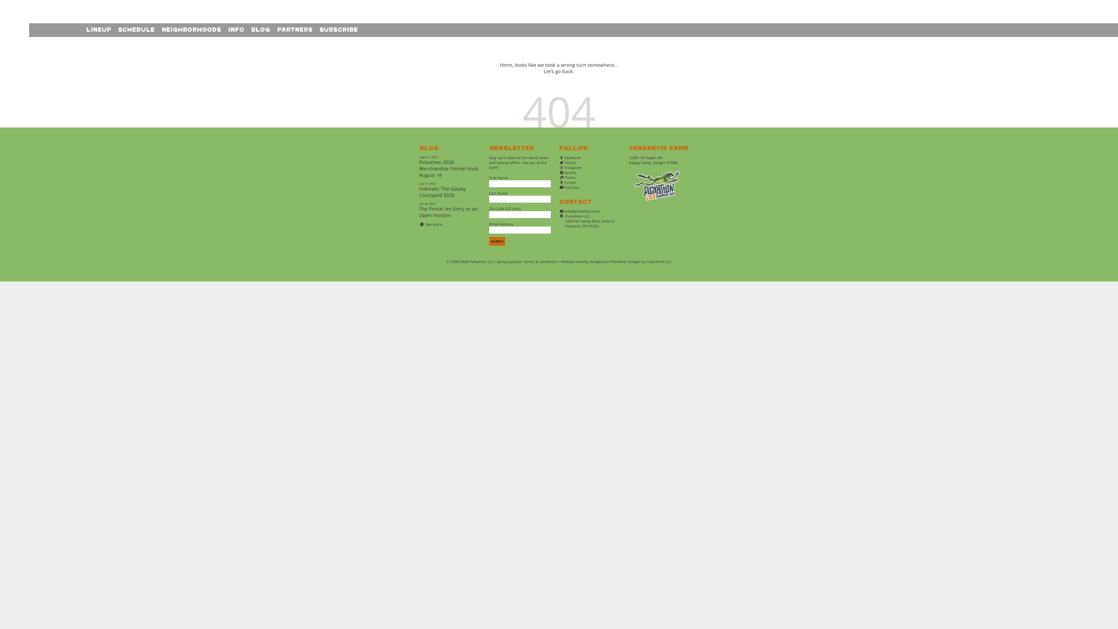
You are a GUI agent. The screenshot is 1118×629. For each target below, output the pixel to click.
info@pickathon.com (582, 211)
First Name (498, 177)
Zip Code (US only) (505, 208)
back (567, 71)
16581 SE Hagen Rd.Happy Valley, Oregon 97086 (653, 160)
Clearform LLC (659, 261)
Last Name (498, 193)
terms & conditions (540, 261)
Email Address (501, 224)
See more (434, 224)
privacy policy (509, 261)
